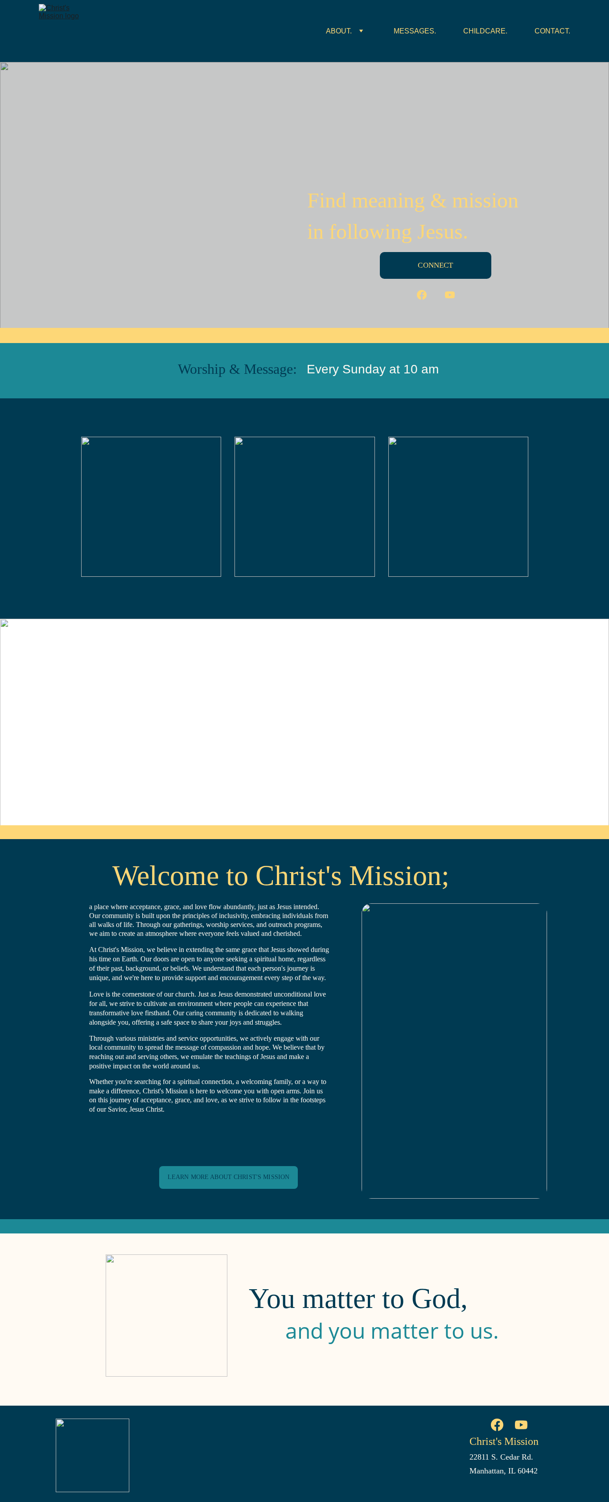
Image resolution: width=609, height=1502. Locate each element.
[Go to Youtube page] (450, 295)
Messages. (415, 31)
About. (339, 31)
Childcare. (485, 31)
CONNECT (435, 265)
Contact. (552, 31)
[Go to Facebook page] (426, 295)
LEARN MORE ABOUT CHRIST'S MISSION (229, 1177)
